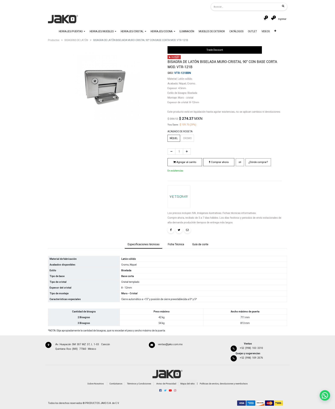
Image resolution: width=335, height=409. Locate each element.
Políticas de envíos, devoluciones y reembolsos (224, 383)
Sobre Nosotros (95, 383)
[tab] (143, 245)
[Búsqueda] (283, 6)
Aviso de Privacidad (166, 383)
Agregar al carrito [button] (186, 162)
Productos (53, 40)
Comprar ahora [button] (219, 162)
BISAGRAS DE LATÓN (76, 40)
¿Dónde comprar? (258, 162)
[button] (275, 31)
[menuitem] (187, 31)
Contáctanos (115, 383)
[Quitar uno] (171, 151)
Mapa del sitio (187, 383)
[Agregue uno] (187, 151)
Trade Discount (214, 49)
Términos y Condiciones (139, 383)
